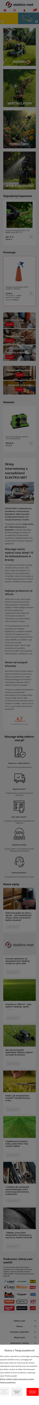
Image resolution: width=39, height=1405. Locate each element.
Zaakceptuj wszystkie (33, 1392)
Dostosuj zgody (17, 1392)
